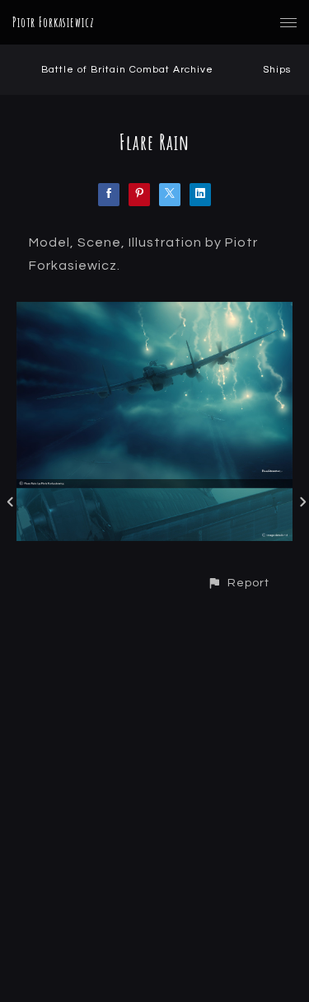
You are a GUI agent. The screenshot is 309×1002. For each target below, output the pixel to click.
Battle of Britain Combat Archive (127, 69)
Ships (277, 69)
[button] (238, 583)
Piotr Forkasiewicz (53, 22)
